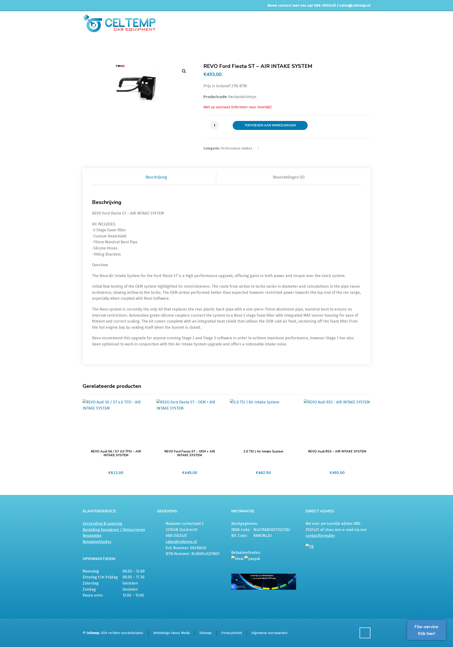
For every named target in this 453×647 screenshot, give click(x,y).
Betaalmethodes (97, 541)
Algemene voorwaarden (269, 633)
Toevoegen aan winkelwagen (270, 125)
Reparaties (92, 535)
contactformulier (320, 535)
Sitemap (205, 633)
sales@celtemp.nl (354, 5)
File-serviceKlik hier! (426, 630)
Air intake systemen (259, 45)
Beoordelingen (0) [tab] (288, 177)
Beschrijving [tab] (156, 177)
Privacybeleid (231, 633)
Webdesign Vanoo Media (171, 633)
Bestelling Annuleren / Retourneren (114, 529)
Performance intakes (293, 45)
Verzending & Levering (102, 523)
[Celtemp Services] (119, 23)
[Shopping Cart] (367, 46)
